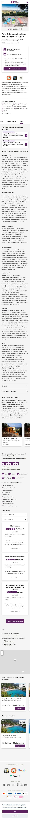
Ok (15, 811)
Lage (21, 121)
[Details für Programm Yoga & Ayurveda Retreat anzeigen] (26, 144)
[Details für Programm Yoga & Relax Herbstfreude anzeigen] (26, 135)
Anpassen (15, 815)
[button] (23, 672)
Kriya (26, 314)
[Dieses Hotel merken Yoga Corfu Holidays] (3, 684)
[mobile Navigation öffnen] (2, 2)
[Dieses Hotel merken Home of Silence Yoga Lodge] (26, 6)
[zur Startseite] (14, 2)
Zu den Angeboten (15, 69)
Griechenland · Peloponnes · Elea (11, 43)
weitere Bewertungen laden (15, 621)
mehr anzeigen (5, 113)
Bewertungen (11, 121)
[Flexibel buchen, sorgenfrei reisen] (21, 29)
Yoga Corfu (11, 699)
